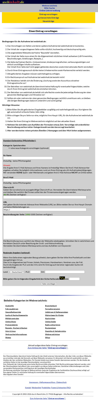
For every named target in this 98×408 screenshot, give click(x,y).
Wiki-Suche (49, 8)
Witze (47, 337)
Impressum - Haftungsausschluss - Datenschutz (47, 382)
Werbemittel (36, 388)
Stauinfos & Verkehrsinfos (55, 331)
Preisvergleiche (11, 325)
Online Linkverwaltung (49, 10)
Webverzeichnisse (52, 334)
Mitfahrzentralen (12, 318)
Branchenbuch (51, 306)
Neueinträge (48, 21)
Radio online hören (52, 325)
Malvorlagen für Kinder (54, 315)
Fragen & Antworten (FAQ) (61, 388)
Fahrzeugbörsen (11, 309)
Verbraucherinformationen (16, 334)
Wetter (8, 337)
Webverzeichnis (49, 5)
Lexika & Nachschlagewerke (16, 315)
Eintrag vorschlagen (48, 14)
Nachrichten (50, 318)
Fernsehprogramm (52, 309)
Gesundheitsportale (13, 312)
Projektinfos (46, 388)
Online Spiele (50, 322)
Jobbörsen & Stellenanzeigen (56, 312)
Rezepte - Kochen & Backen (16, 328)
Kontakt (28, 388)
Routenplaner (50, 328)
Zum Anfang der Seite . (48, 347)
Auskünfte (9, 306)
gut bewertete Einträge (48, 17)
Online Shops (10, 322)
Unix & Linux (10, 331)
